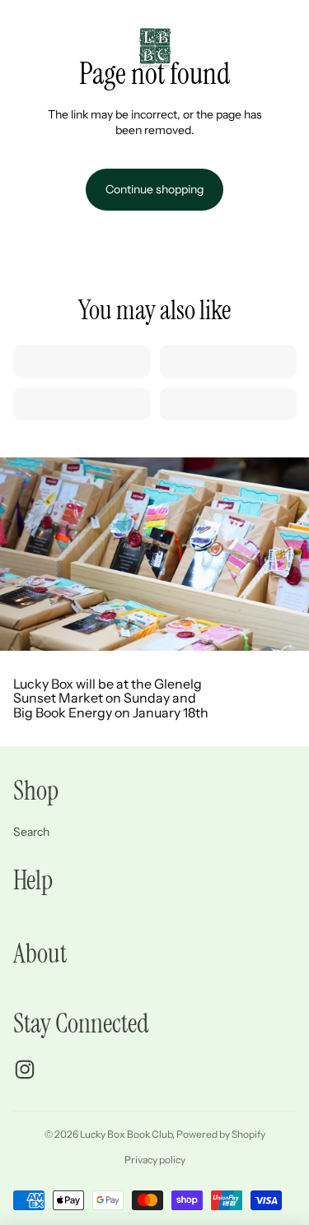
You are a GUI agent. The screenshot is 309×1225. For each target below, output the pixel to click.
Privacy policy (154, 1159)
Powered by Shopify (220, 1134)
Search (31, 831)
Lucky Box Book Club (126, 1134)
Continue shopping (154, 189)
